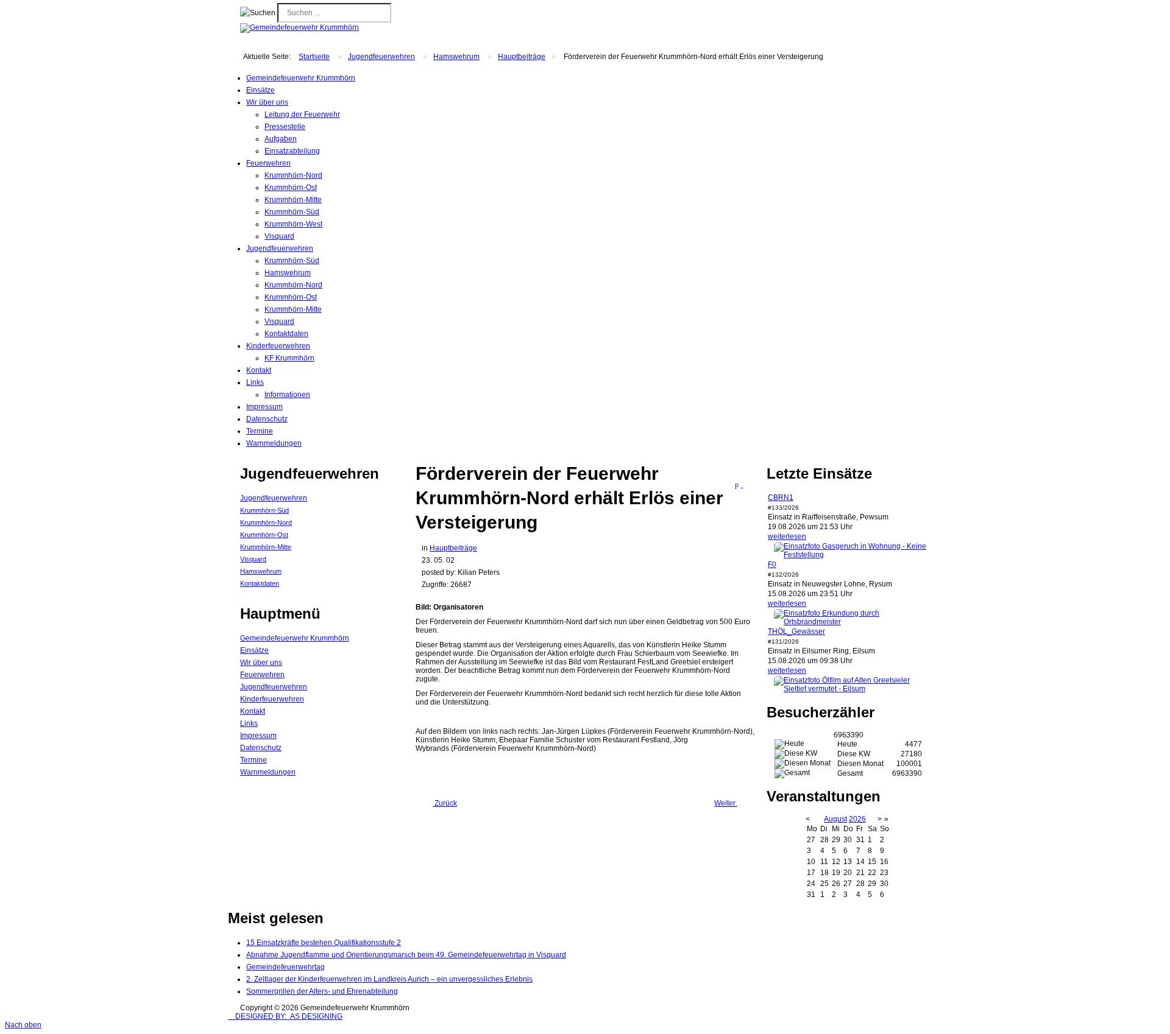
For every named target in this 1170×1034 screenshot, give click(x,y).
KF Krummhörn (289, 358)
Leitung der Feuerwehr (302, 114)
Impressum (258, 735)
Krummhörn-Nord (293, 175)
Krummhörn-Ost (290, 187)
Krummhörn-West (293, 224)
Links (249, 723)
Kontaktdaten (286, 333)
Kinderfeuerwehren (272, 699)
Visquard (279, 236)
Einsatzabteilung (292, 151)
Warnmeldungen (268, 772)
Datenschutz (261, 748)
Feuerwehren (262, 674)
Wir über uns (261, 662)
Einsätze (254, 650)
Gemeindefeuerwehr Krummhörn (294, 638)
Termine (253, 760)
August (835, 819)
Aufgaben (280, 139)
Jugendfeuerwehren (381, 56)
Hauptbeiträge (521, 56)
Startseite (314, 56)
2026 (857, 819)
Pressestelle (284, 126)
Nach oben (23, 1025)
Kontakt (252, 711)
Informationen (287, 394)
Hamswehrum (456, 56)
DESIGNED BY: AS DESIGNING (285, 1016)
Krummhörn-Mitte (293, 199)
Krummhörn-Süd (291, 212)
